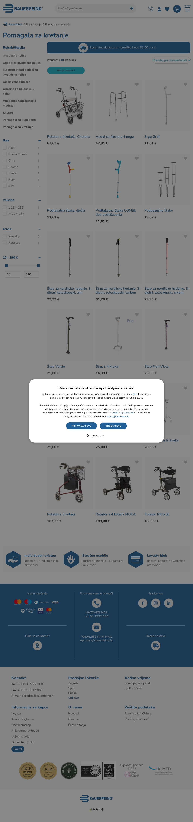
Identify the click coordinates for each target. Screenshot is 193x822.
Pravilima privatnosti (122, 412)
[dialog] (96, 411)
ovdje (134, 394)
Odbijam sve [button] (113, 425)
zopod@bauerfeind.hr (117, 416)
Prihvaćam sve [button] (81, 425)
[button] (96, 435)
